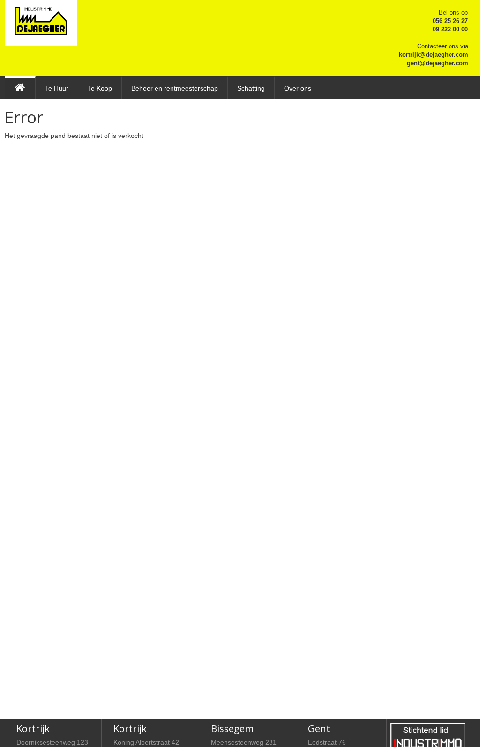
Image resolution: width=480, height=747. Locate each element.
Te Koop (100, 88)
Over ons (297, 88)
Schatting (251, 88)
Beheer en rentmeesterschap (174, 88)
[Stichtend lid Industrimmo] (427, 736)
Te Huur (56, 88)
